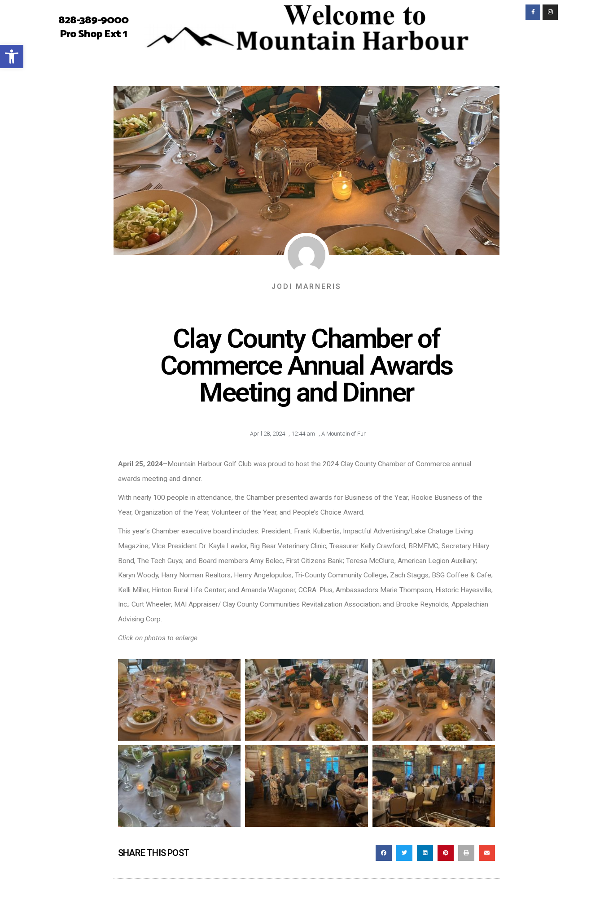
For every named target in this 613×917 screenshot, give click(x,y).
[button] (384, 853)
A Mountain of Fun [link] (344, 433)
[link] (11, 56)
